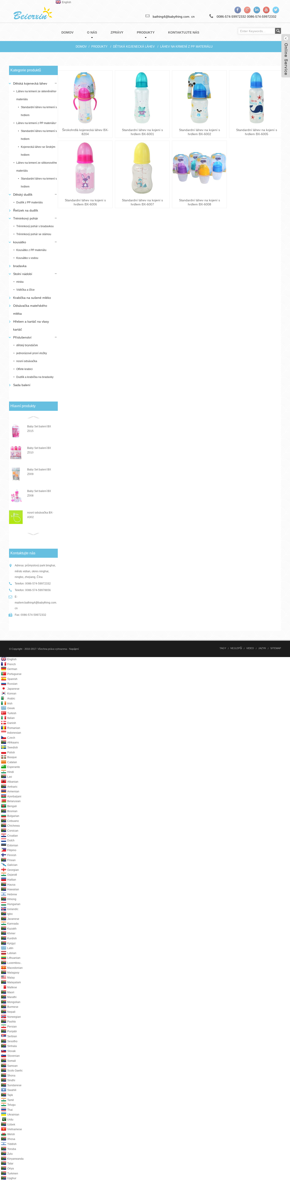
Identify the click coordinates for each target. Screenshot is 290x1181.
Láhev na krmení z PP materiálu (186, 46)
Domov (81, 46)
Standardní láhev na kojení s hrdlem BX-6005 (256, 132)
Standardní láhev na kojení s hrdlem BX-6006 (85, 202)
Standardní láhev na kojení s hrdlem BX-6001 (142, 132)
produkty (99, 46)
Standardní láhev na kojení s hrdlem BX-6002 (199, 132)
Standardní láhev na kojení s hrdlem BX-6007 (142, 202)
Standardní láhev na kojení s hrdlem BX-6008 (199, 202)
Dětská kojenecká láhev (134, 46)
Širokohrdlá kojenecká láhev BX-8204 (85, 132)
